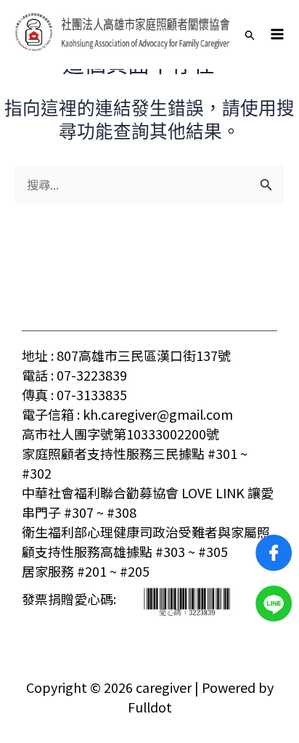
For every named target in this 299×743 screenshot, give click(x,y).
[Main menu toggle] (277, 34)
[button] (250, 34)
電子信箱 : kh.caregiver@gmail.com (127, 414)
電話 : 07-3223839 (74, 374)
